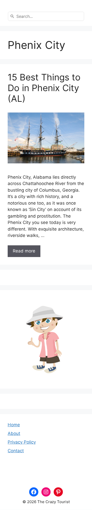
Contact (16, 450)
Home (14, 424)
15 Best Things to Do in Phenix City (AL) (44, 88)
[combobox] (46, 16)
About (14, 433)
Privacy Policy (22, 442)
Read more (24, 250)
